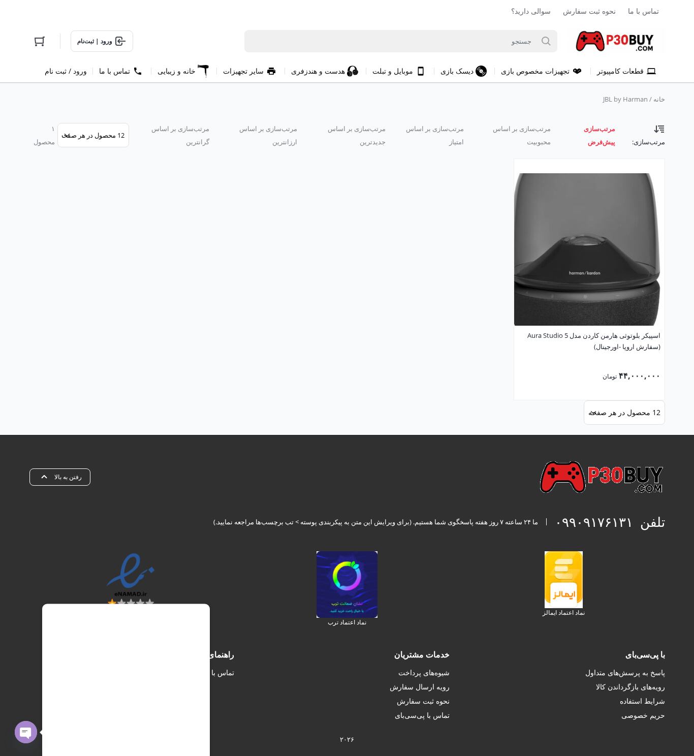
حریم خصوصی (643, 715)
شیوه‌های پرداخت (424, 672)
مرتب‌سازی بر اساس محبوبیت (522, 135)
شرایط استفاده (642, 701)
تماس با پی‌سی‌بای (422, 715)
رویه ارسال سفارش (420, 686)
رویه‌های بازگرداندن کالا (630, 686)
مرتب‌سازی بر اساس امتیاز (434, 135)
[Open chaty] (26, 732)
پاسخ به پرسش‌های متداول (625, 672)
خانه (659, 99)
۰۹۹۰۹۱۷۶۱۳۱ (594, 522)
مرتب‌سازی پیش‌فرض (599, 135)
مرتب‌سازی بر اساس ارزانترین (268, 135)
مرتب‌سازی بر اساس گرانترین (180, 135)
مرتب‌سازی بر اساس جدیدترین (357, 135)
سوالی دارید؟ (531, 11)
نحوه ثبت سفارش (589, 11)
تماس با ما (643, 11)
